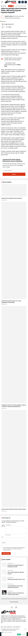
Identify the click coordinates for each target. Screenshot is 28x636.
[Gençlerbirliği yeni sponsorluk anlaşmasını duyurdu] (14, 585)
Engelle (24, 634)
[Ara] (19, 2)
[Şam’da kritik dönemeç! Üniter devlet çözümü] (14, 461)
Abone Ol (14, 174)
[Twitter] (11, 607)
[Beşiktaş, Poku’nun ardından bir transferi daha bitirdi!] (14, 592)
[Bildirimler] (25, 2)
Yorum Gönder (6, 553)
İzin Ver (19, 634)
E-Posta (4, 542)
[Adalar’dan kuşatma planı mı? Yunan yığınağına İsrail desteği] (14, 253)
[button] (22, 2)
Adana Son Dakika (9, 616)
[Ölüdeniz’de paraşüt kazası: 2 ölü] (14, 579)
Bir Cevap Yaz (6, 518)
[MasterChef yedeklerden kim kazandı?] (14, 192)
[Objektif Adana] (10, 2)
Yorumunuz (8, 525)
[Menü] (2, 2)
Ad (3, 537)
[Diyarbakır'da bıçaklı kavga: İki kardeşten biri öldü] (14, 565)
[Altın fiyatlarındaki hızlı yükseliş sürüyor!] (14, 572)
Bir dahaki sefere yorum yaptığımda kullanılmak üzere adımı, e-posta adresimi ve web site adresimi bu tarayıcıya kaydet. (14, 549)
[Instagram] (16, 607)
